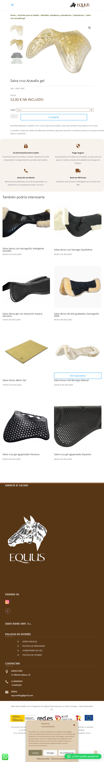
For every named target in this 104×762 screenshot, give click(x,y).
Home (13, 15)
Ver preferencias (67, 753)
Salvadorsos (78, 15)
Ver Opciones (78, 375)
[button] (74, 725)
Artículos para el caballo (28, 15)
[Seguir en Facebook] (7, 611)
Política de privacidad (58, 758)
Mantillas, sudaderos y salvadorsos (56, 15)
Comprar (54, 117)
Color (13, 110)
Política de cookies (43, 758)
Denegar (50, 753)
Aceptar (35, 753)
